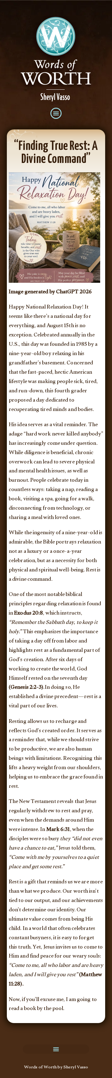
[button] (56, 113)
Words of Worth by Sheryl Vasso (56, 1068)
